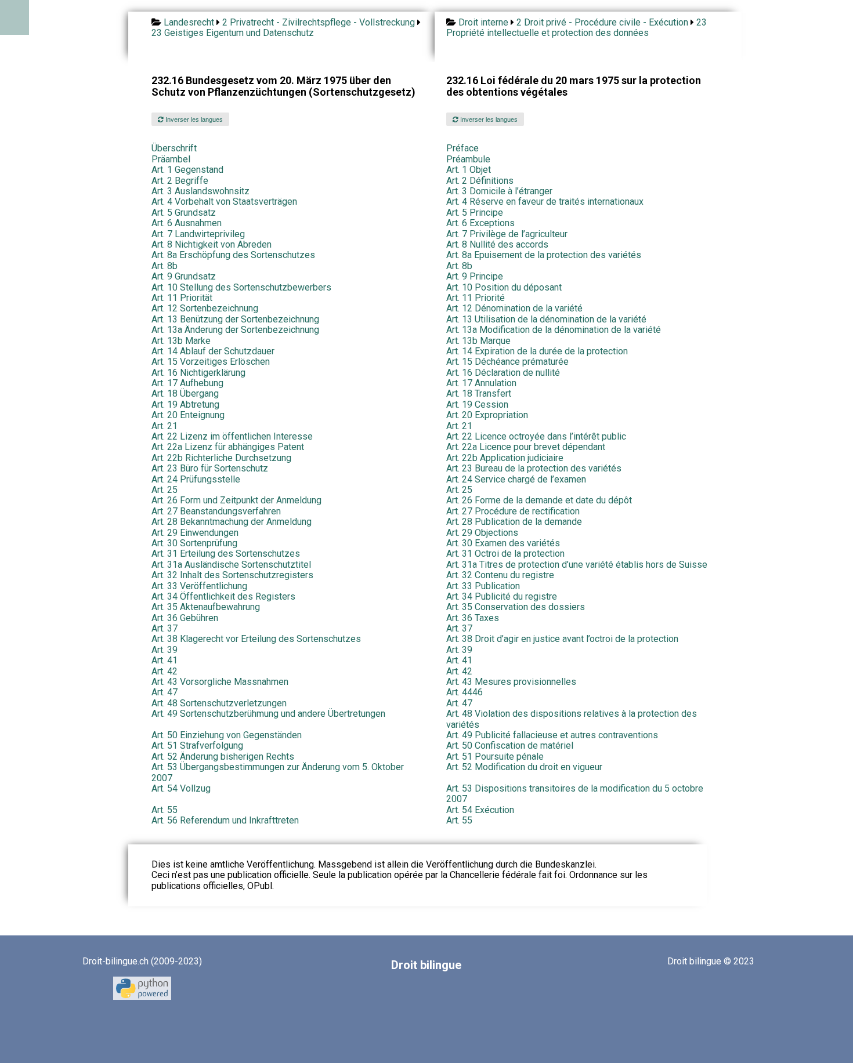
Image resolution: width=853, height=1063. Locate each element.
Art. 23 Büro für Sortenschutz (209, 468)
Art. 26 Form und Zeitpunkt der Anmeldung (236, 500)
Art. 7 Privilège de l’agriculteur (507, 234)
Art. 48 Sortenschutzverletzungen (219, 703)
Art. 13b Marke (181, 340)
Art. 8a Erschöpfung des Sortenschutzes (233, 254)
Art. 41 (164, 660)
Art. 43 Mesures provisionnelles (511, 681)
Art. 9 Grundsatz (183, 276)
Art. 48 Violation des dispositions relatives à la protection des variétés (571, 719)
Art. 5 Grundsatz (183, 212)
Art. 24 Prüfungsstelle (195, 479)
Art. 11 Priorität (181, 297)
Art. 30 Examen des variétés (503, 543)
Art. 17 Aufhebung (187, 383)
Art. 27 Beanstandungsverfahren (216, 511)
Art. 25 (164, 489)
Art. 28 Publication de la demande (514, 521)
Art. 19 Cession (477, 404)
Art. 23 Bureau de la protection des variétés (533, 468)
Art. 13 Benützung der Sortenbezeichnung (235, 319)
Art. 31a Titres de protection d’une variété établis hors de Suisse (576, 564)
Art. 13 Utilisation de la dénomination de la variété (546, 319)
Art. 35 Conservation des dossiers (515, 606)
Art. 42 (164, 671)
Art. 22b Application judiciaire (504, 457)
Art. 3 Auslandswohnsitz (200, 191)
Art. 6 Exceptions (480, 222)
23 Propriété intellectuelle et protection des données (576, 27)
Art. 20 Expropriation (487, 414)
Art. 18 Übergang (185, 393)
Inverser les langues (193, 119)
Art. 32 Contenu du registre (500, 575)
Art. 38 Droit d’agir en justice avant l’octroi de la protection (562, 638)
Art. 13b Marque (478, 340)
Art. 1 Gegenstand (187, 169)
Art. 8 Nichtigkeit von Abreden (211, 244)
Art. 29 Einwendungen (194, 532)
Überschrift (174, 148)
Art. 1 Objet (468, 169)
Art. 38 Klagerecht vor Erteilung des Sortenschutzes (256, 638)
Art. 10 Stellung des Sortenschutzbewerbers (241, 287)
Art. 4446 (464, 692)
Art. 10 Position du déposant (504, 287)
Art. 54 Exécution (480, 809)
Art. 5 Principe (474, 212)
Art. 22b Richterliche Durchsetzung (221, 457)
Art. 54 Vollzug (181, 788)
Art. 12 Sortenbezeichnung (204, 308)
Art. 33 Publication (483, 586)
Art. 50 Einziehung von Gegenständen (226, 735)
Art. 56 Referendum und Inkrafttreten (225, 820)
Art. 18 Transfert (478, 393)
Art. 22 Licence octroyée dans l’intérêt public (536, 436)
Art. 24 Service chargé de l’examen (516, 479)
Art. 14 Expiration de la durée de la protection (537, 351)
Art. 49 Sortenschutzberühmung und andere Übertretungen (268, 713)
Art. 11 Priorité (475, 297)
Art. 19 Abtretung (185, 404)
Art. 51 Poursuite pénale (495, 756)
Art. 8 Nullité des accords (497, 244)
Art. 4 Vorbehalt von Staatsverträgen (224, 201)
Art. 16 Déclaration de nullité (503, 372)
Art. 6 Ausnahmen (186, 222)
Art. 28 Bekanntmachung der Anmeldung (231, 521)
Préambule (468, 159)
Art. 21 (164, 425)
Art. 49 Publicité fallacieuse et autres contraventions (552, 735)
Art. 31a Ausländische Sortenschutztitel (231, 564)
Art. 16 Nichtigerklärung (198, 372)
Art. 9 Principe (474, 276)
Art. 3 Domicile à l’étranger (499, 191)
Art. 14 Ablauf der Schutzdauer (212, 351)
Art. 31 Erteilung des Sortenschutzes (225, 553)
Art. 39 (164, 649)
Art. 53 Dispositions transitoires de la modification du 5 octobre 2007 (574, 793)
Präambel (170, 159)
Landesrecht (189, 22)
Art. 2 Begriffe (179, 180)
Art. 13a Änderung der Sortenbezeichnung (235, 329)
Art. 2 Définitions (480, 180)
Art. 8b (164, 265)
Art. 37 (164, 628)
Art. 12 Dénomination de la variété (514, 308)
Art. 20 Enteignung (188, 414)
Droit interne (483, 22)
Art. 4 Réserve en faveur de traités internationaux (545, 201)
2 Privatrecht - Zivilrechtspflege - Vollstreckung (318, 22)
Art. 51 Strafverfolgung (197, 745)
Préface (462, 148)
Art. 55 (164, 809)
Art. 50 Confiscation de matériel (509, 745)
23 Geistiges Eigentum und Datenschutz (232, 32)
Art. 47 (164, 692)
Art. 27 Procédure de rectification (513, 511)
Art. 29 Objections (482, 532)
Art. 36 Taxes (472, 617)
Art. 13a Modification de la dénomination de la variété (553, 329)
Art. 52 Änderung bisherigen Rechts (222, 756)
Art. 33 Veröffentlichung (199, 586)
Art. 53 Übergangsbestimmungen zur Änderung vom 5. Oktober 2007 (277, 772)
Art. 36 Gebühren (184, 617)
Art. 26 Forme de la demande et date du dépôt (539, 500)
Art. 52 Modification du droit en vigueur (524, 766)
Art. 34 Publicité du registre (501, 596)
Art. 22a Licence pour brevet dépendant (525, 446)
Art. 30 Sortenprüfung (194, 543)
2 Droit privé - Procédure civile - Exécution (602, 22)
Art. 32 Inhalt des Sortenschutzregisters (232, 575)
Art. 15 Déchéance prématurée (507, 361)
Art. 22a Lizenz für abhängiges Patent (227, 446)
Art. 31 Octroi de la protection (505, 553)
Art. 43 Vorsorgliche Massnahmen (219, 681)
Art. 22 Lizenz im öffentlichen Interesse (232, 436)
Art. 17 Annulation (481, 383)
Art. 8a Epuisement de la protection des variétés (543, 254)
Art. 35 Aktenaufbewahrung (205, 606)
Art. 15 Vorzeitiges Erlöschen (210, 361)
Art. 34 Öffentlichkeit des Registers (223, 596)
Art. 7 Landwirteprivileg (198, 234)
